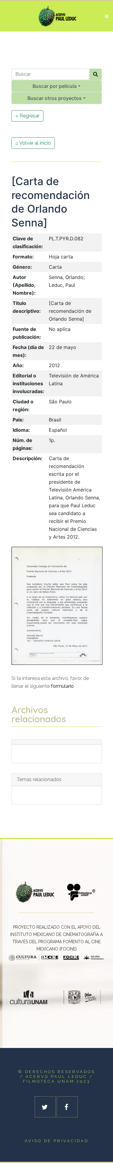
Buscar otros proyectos (54, 98)
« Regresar (27, 116)
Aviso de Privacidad (57, 1141)
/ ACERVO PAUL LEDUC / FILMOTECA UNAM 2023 (56, 1079)
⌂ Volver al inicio (33, 143)
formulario (62, 686)
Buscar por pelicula (55, 86)
